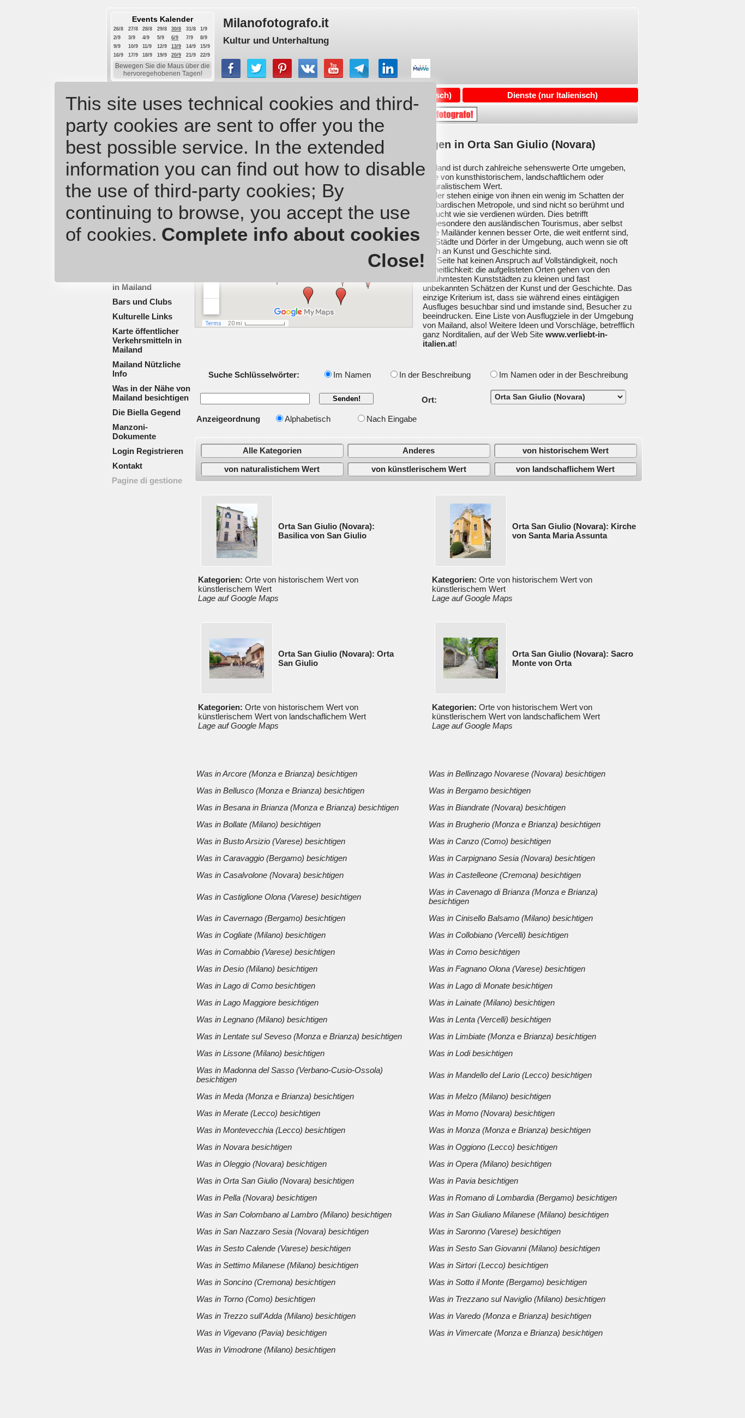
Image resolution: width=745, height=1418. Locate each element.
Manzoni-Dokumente (134, 431)
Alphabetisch (308, 418)
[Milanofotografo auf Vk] (308, 75)
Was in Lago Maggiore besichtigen (257, 1002)
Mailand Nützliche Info (146, 369)
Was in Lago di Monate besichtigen (490, 985)
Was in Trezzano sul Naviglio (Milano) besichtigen (517, 1299)
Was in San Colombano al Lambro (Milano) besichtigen (294, 1214)
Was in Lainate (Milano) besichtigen (492, 1002)
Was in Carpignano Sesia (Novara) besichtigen (512, 858)
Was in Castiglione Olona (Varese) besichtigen (278, 896)
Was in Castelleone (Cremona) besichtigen (505, 875)
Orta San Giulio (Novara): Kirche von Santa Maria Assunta (574, 531)
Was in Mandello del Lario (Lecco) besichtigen (510, 1075)
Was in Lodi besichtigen (471, 1053)
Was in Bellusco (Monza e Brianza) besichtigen (280, 790)
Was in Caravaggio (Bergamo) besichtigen (271, 858)
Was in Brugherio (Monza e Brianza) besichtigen (514, 824)
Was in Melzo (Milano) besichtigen (490, 1096)
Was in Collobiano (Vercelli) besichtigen (498, 935)
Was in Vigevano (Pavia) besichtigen (261, 1332)
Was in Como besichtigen (474, 951)
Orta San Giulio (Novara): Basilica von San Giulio (326, 531)
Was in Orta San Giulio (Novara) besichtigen (275, 1180)
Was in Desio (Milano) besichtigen (256, 968)
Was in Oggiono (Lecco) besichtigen (493, 1147)
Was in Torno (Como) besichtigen (255, 1299)
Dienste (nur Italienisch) (552, 95)
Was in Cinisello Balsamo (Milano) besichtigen (511, 918)
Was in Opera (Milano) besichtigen (490, 1163)
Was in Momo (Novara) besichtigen (492, 1113)
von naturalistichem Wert (272, 469)
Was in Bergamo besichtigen (480, 790)
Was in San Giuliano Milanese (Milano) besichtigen (519, 1214)
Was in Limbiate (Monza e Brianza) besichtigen (512, 1036)
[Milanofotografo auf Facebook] (231, 75)
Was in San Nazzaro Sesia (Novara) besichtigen (282, 1231)
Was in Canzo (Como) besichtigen (490, 841)
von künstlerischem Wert (418, 469)
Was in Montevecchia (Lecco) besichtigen (270, 1130)
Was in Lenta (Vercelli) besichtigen (490, 1019)
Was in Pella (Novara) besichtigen (256, 1197)
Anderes (418, 450)
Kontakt (127, 465)
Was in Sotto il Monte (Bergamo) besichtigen (508, 1282)
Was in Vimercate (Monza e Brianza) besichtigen (516, 1332)
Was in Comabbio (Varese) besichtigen (265, 951)
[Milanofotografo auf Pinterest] (282, 75)
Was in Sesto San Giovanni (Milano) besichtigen (514, 1248)
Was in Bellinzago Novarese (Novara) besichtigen (517, 773)
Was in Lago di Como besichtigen (255, 985)
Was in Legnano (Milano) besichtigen (261, 1019)
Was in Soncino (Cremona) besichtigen (265, 1282)
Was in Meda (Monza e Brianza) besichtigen (275, 1096)
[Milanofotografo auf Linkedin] (388, 75)
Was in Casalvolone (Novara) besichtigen (270, 875)
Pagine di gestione (147, 480)
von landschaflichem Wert (565, 469)
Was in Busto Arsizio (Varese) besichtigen (270, 841)
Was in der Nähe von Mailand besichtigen (151, 393)
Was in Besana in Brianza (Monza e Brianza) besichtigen (297, 807)
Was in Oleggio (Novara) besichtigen (261, 1163)
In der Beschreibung (435, 374)
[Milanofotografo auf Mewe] (421, 75)
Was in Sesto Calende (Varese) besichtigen (273, 1248)
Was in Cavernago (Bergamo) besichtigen (270, 918)
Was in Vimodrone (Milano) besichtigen (265, 1349)
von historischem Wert (565, 450)
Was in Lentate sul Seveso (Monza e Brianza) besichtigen (299, 1036)
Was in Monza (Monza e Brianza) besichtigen (510, 1130)
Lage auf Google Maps (238, 598)
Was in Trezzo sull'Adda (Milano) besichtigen (276, 1315)
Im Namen (352, 374)
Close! (396, 260)
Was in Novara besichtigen (244, 1147)
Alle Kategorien (272, 450)
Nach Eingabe (392, 418)
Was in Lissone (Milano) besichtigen (260, 1053)
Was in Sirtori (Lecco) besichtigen (488, 1265)
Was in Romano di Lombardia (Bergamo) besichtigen (523, 1197)
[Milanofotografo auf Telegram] (359, 75)
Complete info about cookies (290, 234)
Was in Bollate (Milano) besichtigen (258, 824)
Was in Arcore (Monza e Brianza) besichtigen (276, 773)
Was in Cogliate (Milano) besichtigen (261, 935)
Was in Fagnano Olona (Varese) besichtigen (507, 968)
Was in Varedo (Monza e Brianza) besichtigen (510, 1315)
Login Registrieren (147, 451)
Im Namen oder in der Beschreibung (563, 374)
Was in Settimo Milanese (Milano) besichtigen (277, 1265)
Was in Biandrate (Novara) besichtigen (497, 807)
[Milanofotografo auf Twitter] (256, 75)
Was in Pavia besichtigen (473, 1180)
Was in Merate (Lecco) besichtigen (258, 1113)
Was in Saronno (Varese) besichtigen (495, 1231)
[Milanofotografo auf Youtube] (333, 75)
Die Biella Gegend (146, 412)
